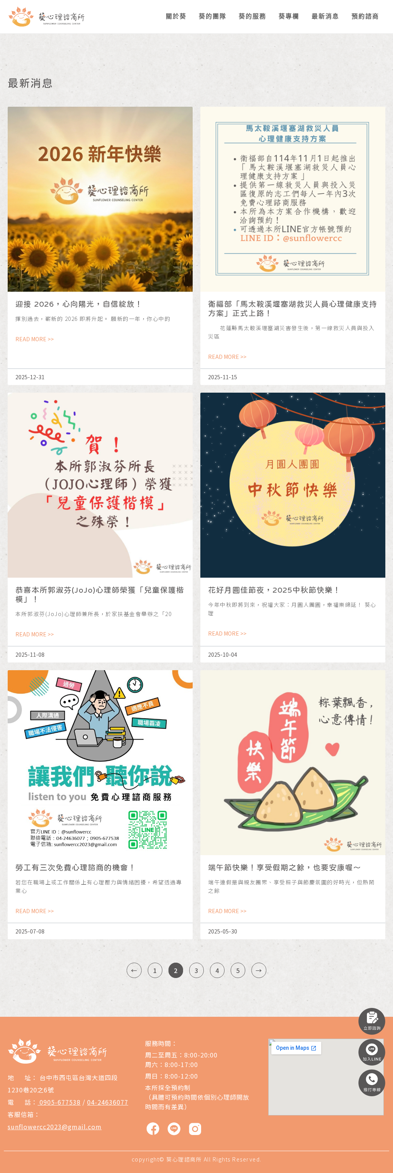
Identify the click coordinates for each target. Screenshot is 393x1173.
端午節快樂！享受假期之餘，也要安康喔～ (284, 867)
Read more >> (34, 339)
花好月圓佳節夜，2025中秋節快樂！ (274, 589)
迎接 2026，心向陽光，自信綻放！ (79, 303)
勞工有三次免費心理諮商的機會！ (75, 867)
